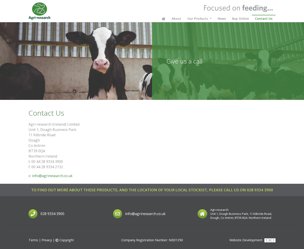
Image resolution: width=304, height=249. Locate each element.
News (222, 18)
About (176, 18)
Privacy (47, 240)
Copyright (66, 240)
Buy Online (240, 18)
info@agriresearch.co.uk (52, 175)
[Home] (39, 11)
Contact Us (265, 18)
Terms (33, 240)
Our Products (198, 18)
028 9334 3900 (260, 189)
